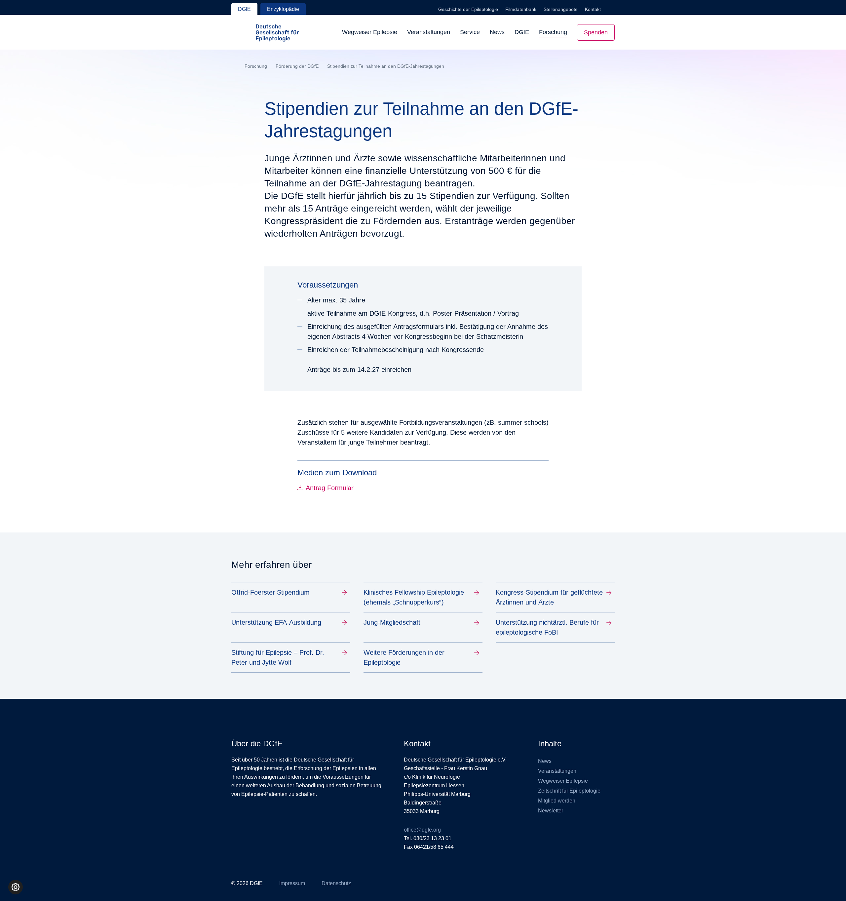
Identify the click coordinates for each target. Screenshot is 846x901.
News (497, 32)
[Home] (233, 67)
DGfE (244, 9)
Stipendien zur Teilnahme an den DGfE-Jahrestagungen (385, 66)
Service (470, 32)
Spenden (596, 32)
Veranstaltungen (428, 32)
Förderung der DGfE (297, 66)
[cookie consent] (15, 887)
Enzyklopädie (283, 9)
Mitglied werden (556, 800)
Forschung (553, 32)
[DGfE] (265, 32)
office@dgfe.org (422, 830)
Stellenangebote (561, 9)
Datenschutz (336, 883)
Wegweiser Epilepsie (369, 32)
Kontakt (593, 9)
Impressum (292, 883)
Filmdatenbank (520, 9)
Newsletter (550, 810)
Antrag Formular (330, 487)
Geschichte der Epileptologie (468, 9)
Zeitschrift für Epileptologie (569, 791)
